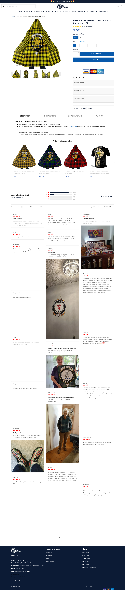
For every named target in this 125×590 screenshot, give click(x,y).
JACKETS (48, 11)
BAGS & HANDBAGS (77, 11)
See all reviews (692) (17, 197)
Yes (82, 34)
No (80, 37)
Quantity (75, 49)
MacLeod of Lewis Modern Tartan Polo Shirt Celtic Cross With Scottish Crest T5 (100, 172)
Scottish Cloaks (73, 126)
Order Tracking (50, 588)
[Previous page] (12, 74)
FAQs (47, 585)
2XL (89, 45)
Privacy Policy (85, 579)
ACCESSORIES (91, 11)
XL (85, 45)
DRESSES (65, 11)
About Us (49, 579)
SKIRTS (57, 11)
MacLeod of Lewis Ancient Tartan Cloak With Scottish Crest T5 (24, 172)
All (15, 16)
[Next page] (60, 74)
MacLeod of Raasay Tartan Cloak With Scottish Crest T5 (74, 172)
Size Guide (81, 41)
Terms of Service (86, 582)
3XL (94, 45)
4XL (98, 45)
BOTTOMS (27, 11)
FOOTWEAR (102, 11)
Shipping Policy (86, 585)
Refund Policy (85, 588)
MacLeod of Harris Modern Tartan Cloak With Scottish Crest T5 (49, 172)
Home (12, 16)
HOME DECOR (38, 11)
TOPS (18, 11)
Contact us (49, 582)
